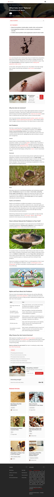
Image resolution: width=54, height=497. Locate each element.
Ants (10, 13)
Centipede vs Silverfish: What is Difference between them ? (22, 362)
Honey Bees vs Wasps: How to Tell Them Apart (19, 360)
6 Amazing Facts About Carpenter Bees (18, 356)
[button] (43, 20)
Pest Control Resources (16, 5)
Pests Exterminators (34, 470)
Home (10, 5)
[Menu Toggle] (45, 1)
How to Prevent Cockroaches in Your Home (19, 354)
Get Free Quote (41, 97)
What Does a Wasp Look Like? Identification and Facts (21, 358)
